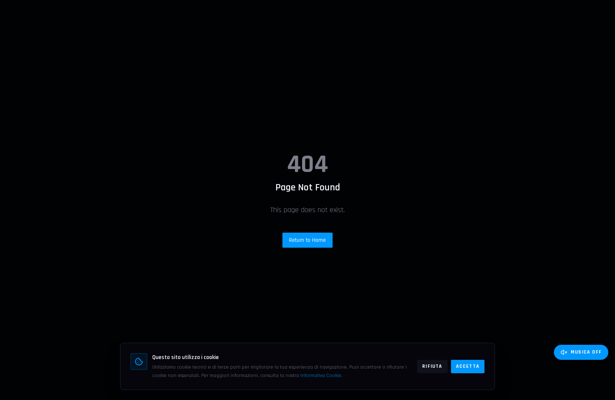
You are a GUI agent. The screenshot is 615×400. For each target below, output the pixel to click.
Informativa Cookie (320, 375)
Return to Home (307, 240)
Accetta (467, 366)
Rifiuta (432, 366)
